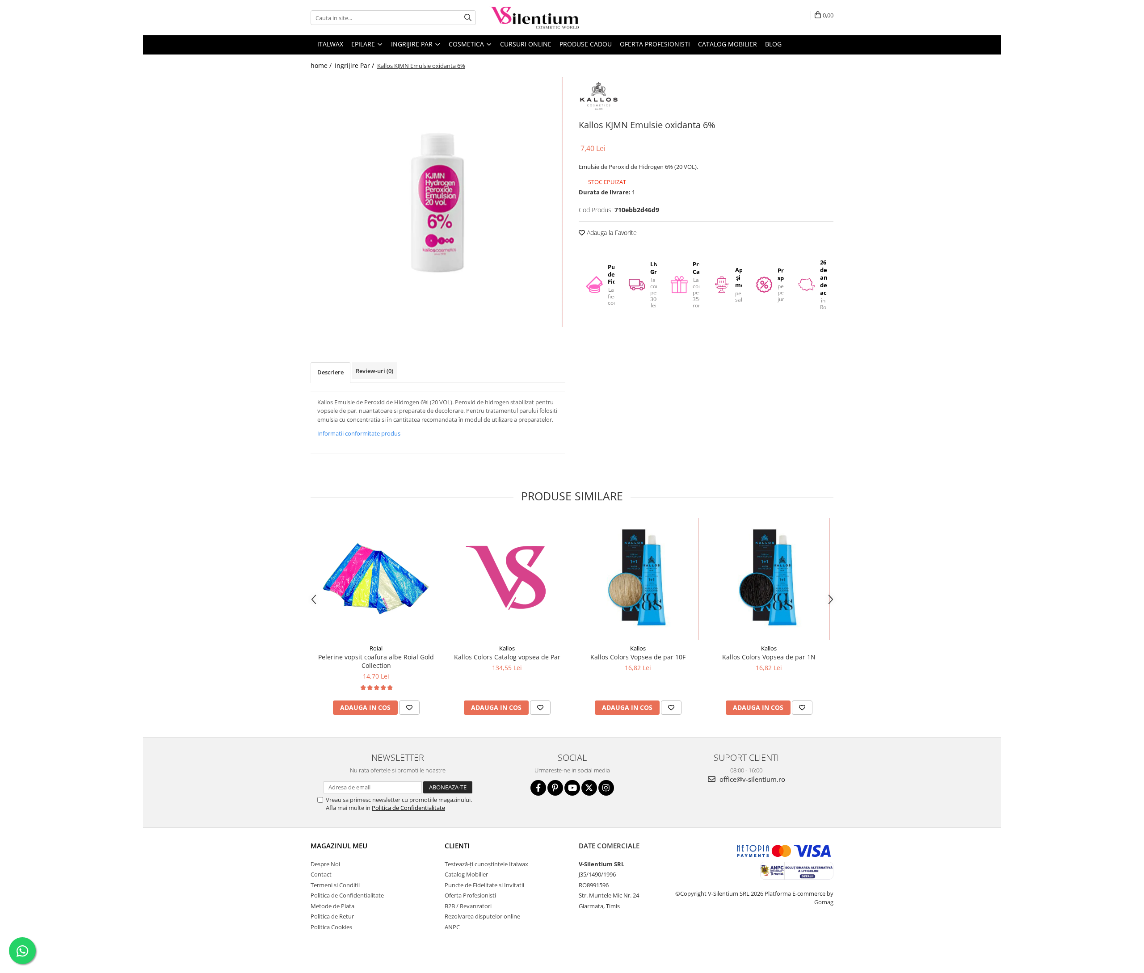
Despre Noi (325, 864)
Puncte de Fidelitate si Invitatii (484, 885)
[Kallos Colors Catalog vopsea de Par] (507, 579)
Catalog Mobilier (727, 44)
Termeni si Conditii (335, 885)
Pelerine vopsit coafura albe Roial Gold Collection (376, 661)
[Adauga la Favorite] (409, 707)
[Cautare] (468, 17)
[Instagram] (606, 788)
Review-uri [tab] (374, 371)
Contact (321, 874)
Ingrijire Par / (355, 65)
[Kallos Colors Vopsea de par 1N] (769, 579)
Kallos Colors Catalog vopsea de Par (507, 657)
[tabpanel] (438, 202)
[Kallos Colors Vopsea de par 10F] (638, 579)
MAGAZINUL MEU (339, 845)
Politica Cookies (331, 927)
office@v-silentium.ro (751, 779)
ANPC (452, 927)
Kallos (507, 648)
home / (322, 65)
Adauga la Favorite (611, 232)
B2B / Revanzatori (468, 906)
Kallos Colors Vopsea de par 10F (638, 657)
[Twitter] (589, 788)
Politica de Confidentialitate (408, 808)
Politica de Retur (332, 916)
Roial (376, 648)
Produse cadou (585, 44)
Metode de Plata (332, 906)
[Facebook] (538, 788)
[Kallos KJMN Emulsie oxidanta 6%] (438, 202)
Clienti (457, 845)
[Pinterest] (555, 788)
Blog (773, 44)
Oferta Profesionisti (655, 44)
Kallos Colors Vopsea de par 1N (769, 657)
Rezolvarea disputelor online (482, 916)
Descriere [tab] (330, 372)
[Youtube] (572, 788)
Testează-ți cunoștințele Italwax (486, 864)
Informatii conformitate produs (358, 433)
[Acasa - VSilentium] (534, 18)
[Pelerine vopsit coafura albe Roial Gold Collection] (376, 579)
